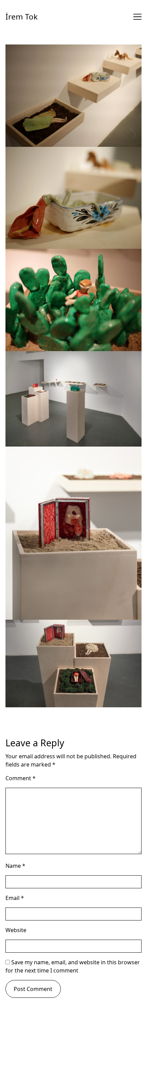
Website (15, 930)
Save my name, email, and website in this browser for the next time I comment (72, 966)
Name (15, 866)
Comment (20, 778)
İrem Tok (21, 16)
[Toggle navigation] (137, 17)
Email (14, 898)
